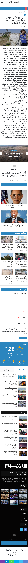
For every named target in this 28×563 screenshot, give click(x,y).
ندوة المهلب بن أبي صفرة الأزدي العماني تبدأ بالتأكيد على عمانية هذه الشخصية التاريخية (7, 279)
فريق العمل (24, 520)
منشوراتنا (24, 518)
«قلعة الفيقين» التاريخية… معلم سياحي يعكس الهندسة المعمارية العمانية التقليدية (7, 246)
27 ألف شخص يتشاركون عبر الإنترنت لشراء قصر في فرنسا (7, 263)
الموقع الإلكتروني (22, 323)
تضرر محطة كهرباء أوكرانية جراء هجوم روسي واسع (10, 382)
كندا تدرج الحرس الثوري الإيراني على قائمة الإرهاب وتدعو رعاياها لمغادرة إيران (9, 431)
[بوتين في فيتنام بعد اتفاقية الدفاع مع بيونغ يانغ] (22, 397)
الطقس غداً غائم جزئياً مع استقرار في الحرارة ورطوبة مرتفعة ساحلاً (10, 375)
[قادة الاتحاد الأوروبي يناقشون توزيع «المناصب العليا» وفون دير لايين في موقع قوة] (23, 502)
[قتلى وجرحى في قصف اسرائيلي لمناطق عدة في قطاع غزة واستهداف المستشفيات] (23, 496)
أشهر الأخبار (7, 370)
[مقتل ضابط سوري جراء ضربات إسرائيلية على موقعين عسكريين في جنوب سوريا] (23, 446)
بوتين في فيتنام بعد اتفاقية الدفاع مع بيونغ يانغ (9, 395)
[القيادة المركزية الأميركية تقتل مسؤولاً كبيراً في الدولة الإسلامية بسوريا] (14, 491)
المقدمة (25, 513)
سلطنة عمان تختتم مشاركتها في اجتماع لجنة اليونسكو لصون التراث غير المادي (21, 263)
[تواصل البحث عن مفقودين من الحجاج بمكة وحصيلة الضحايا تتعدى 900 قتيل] (22, 404)
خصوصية (19, 555)
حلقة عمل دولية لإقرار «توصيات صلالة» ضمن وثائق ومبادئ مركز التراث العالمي (14, 154)
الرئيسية (23, 12)
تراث (19, 12)
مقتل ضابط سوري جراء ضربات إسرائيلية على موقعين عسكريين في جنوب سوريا (9, 445)
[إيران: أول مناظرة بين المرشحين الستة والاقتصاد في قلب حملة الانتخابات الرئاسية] (14, 496)
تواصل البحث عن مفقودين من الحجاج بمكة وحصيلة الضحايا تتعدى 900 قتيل (9, 403)
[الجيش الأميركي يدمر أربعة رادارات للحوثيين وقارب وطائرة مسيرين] (14, 502)
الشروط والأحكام (11, 555)
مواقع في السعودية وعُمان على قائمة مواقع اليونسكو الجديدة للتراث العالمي (21, 278)
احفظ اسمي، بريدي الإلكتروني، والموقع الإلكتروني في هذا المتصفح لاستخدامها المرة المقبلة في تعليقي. (14, 331)
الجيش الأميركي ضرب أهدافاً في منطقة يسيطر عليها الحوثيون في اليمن (9, 438)
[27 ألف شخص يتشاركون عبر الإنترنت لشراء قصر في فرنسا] (7, 256)
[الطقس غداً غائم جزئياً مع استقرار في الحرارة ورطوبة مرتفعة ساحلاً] (22, 377)
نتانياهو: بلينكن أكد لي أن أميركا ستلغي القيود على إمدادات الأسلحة (9, 451)
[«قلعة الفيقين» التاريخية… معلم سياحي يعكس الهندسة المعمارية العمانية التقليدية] (7, 239)
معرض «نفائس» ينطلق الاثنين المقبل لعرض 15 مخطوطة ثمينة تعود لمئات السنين (21, 247)
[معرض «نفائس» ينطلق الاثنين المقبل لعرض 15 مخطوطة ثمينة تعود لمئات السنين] (21, 239)
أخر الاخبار (21, 370)
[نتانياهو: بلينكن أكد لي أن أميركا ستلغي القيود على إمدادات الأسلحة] (23, 453)
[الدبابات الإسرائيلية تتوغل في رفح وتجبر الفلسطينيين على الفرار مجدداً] (5, 491)
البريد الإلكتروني (22, 317)
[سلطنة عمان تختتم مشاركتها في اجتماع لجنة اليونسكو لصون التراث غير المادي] (21, 256)
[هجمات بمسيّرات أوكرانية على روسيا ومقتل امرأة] (22, 390)
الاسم (25, 312)
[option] (14, 153)
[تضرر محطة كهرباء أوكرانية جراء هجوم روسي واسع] (22, 383)
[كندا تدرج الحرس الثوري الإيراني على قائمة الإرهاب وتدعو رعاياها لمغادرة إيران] (23, 432)
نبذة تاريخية (24, 515)
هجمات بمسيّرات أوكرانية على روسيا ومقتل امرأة (10, 388)
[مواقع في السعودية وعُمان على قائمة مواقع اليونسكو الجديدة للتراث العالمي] (21, 272)
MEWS (14, 552)
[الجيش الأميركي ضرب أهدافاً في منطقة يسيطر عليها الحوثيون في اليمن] (23, 439)
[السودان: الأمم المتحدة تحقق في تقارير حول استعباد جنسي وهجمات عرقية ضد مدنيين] (5, 496)
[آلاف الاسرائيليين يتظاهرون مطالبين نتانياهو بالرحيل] (5, 502)
